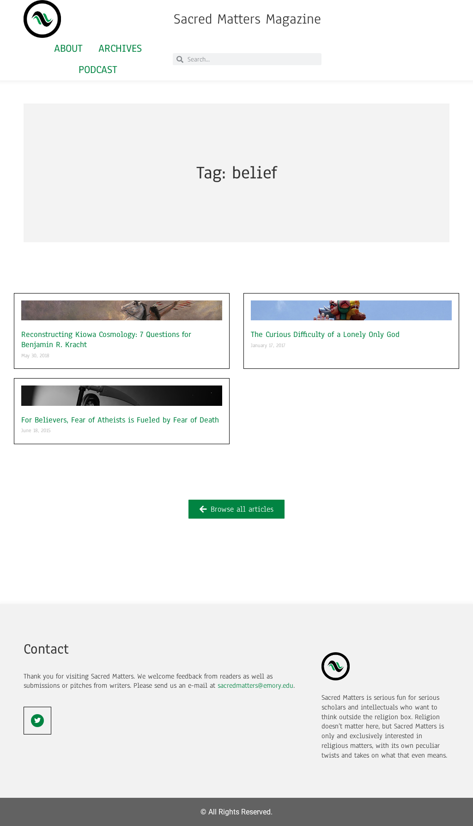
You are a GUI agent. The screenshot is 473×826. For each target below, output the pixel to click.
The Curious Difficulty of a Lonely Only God (325, 334)
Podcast (98, 69)
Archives (120, 48)
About (68, 48)
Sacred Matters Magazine (247, 19)
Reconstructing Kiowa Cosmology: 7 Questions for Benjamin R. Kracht (106, 339)
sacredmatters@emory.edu (255, 685)
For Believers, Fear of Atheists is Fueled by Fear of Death (120, 420)
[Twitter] (37, 720)
